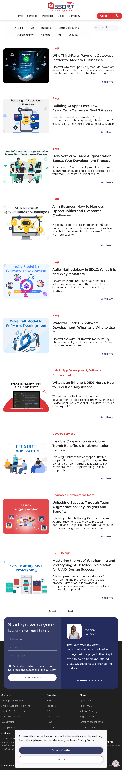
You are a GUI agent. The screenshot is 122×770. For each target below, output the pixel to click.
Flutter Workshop (88, 727)
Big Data (46, 28)
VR (32, 28)
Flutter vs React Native (91, 722)
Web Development (11, 716)
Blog (55, 48)
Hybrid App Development (69, 370)
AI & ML (19, 28)
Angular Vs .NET (87, 716)
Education (52, 727)
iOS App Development (13, 700)
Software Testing (88, 711)
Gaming (45, 34)
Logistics (51, 706)
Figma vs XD (86, 700)
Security (73, 34)
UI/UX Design (61, 553)
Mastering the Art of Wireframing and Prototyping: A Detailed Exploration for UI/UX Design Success (83, 565)
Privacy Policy (86, 740)
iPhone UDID (86, 706)
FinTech (50, 711)
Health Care (53, 700)
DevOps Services (63, 433)
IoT (59, 34)
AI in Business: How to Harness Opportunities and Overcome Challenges (78, 210)
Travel (50, 722)
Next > (71, 611)
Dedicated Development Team (73, 495)
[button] (61, 750)
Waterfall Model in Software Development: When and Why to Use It (83, 327)
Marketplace (53, 716)
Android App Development (15, 706)
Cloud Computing (68, 28)
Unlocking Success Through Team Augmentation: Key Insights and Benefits (80, 507)
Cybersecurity (25, 34)
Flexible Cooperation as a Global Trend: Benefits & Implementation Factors (80, 445)
